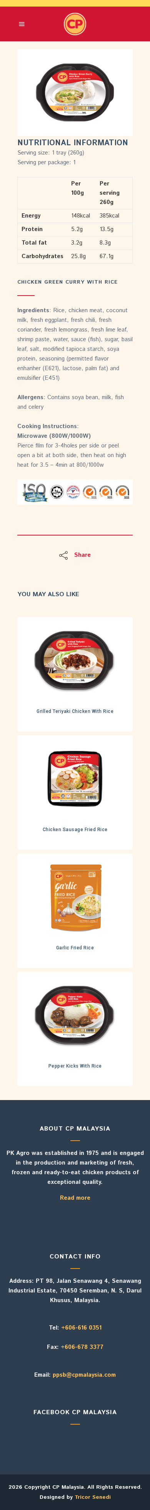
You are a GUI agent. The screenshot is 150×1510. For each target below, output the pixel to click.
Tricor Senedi (93, 1497)
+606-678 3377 (82, 1347)
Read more (75, 1198)
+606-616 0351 (81, 1328)
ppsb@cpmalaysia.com (84, 1375)
